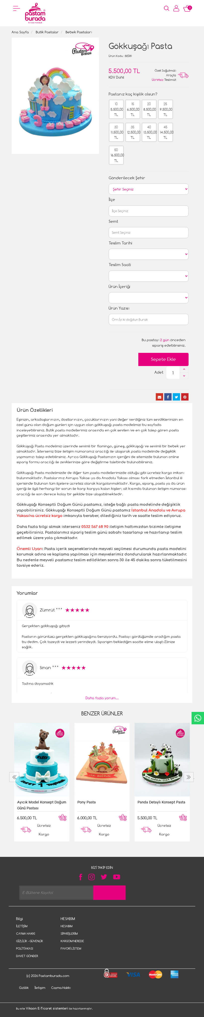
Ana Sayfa (20, 32)
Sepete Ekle (163, 359)
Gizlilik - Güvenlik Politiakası (29, 944)
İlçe (112, 199)
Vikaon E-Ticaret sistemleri (47, 1008)
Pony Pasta (86, 801)
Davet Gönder (27, 956)
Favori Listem (71, 948)
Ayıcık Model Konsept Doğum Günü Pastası (41, 804)
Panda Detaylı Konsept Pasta (161, 801)
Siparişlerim (69, 933)
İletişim (21, 926)
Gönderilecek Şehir (127, 178)
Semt (113, 221)
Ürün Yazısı (119, 308)
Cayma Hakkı (25, 933)
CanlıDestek (198, 718)
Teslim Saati (120, 264)
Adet (158, 372)
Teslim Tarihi (120, 243)
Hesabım (66, 926)
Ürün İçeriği (119, 286)
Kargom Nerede (72, 941)
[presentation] (14, 777)
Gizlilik (24, 988)
